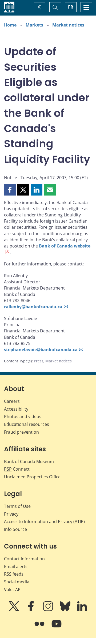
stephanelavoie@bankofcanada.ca (41, 349)
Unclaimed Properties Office (32, 477)
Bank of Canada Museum (29, 461)
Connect (17, 469)
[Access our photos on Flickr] (40, 628)
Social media (16, 582)
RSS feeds (13, 574)
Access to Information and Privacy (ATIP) (44, 521)
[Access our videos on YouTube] (57, 628)
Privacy (11, 514)
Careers (12, 401)
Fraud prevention (21, 432)
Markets (34, 25)
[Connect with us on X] (14, 610)
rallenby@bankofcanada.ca (33, 307)
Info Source (15, 529)
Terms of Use (17, 506)
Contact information (24, 559)
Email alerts (15, 566)
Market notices (68, 25)
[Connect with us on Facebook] (31, 610)
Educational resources (26, 424)
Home (10, 25)
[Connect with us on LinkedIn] (82, 610)
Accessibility (16, 409)
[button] (10, 190)
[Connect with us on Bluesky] (65, 610)
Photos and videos (22, 416)
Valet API (13, 589)
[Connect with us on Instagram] (48, 610)
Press (38, 360)
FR (70, 7)
